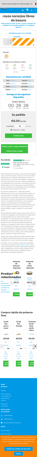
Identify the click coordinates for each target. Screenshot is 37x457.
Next (34, 283)
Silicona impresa (6, 434)
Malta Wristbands (35, 4)
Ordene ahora (14, 146)
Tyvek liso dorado (19, 323)
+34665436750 (7, 415)
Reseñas (3, 390)
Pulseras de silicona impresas (17, 264)
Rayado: (6, 52)
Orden (17, 294)
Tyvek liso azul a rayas (5, 324)
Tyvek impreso (5, 430)
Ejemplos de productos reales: (14, 62)
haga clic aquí (24, 245)
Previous (12, 283)
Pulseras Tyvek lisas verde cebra (32, 325)
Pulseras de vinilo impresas (30, 264)
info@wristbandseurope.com (12, 423)
